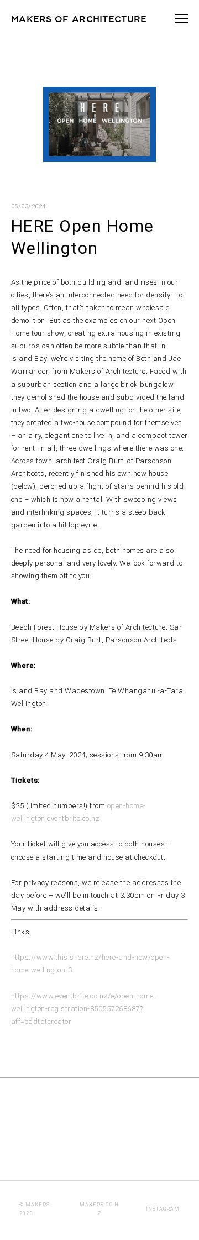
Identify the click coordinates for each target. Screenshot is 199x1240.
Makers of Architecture (79, 18)
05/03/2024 (28, 206)
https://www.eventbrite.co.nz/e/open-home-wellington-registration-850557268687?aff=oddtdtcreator (83, 1009)
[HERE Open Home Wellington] (99, 158)
